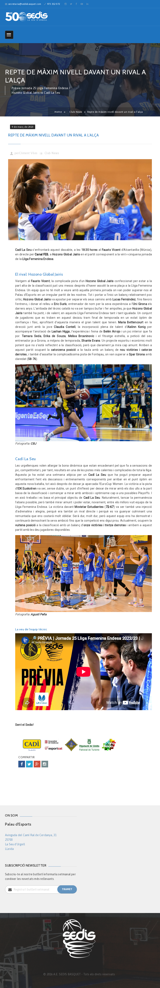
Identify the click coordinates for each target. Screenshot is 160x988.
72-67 (110, 506)
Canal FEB (41, 254)
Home (58, 111)
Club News (75, 111)
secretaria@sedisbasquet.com (24, 4)
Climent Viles (28, 153)
